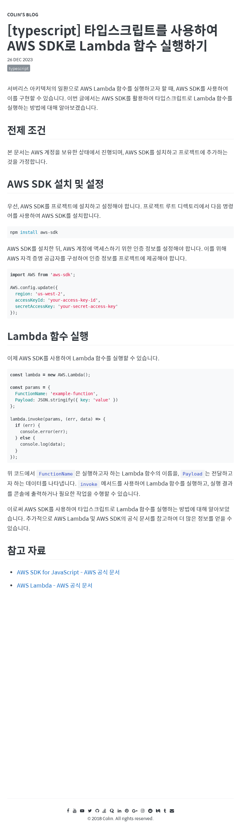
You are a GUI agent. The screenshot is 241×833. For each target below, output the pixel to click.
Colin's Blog (22, 14)
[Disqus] (120, 699)
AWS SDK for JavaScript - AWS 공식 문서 (68, 572)
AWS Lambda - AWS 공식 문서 (55, 585)
